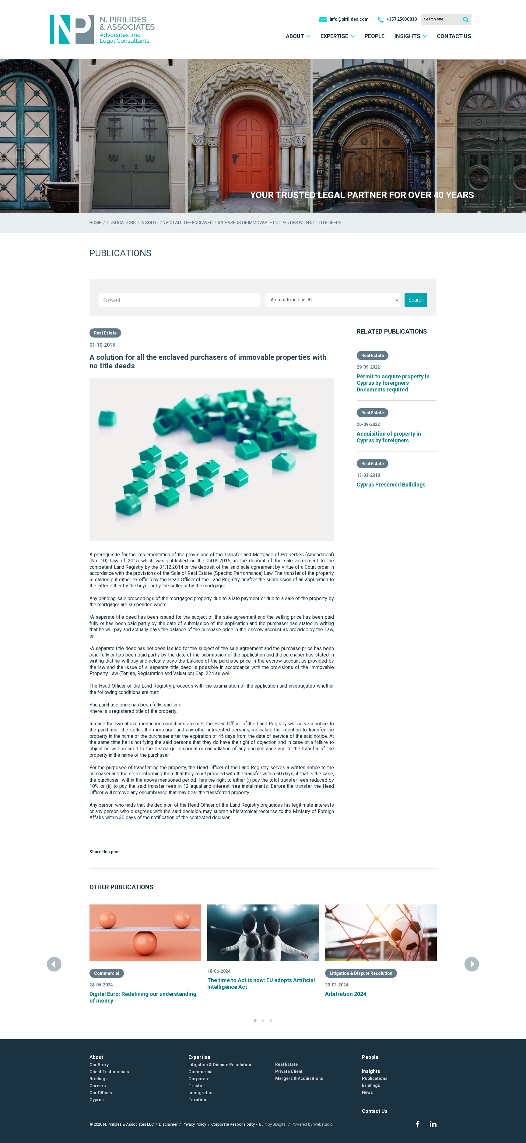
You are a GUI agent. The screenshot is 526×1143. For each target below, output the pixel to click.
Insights (371, 1071)
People (370, 1057)
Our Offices (100, 1092)
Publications (374, 1078)
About (96, 1057)
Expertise (199, 1057)
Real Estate (105, 333)
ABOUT (295, 36)
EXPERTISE (334, 36)
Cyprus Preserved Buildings (391, 484)
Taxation (197, 1099)
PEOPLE (374, 36)
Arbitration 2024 (345, 994)
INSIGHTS (407, 36)
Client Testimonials (109, 1071)
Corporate (198, 1078)
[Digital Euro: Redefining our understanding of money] (145, 932)
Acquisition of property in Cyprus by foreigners (389, 437)
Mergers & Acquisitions (299, 1078)
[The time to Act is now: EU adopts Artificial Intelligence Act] (263, 932)
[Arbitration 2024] (381, 932)
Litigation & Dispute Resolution (361, 973)
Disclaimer (168, 1124)
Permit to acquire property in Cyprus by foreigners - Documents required (393, 383)
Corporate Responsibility (233, 1124)
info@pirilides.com (349, 19)
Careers (97, 1085)
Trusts (195, 1085)
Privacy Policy (194, 1124)
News (367, 1092)
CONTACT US (454, 36)
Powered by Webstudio (312, 1124)
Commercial (106, 973)
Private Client (289, 1071)
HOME (95, 222)
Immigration (201, 1092)
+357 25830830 (402, 19)
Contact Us (374, 1111)
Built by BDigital (272, 1124)
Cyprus (96, 1099)
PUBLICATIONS (121, 222)
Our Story (99, 1064)
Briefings (98, 1078)
